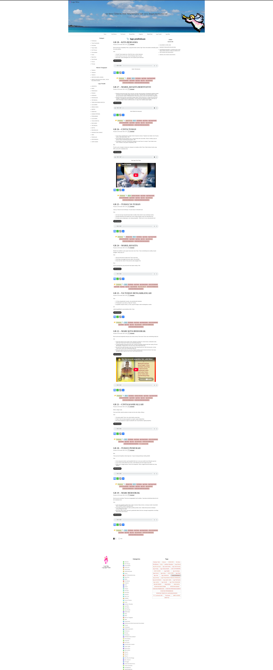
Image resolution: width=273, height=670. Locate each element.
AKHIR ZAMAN (95, 141)
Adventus (127, 561)
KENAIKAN (94, 95)
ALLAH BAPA (94, 118)
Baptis (126, 579)
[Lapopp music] (128, 44)
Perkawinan (127, 634)
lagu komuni (156, 573)
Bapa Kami (94, 57)
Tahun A (126, 652)
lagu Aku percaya (157, 566)
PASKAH (93, 93)
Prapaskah (127, 640)
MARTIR (93, 109)
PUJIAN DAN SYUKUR (129, 644)
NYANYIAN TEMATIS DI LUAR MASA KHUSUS (166, 593)
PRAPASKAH (94, 90)
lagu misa (156, 575)
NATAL (93, 88)
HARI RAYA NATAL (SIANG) (97, 77)
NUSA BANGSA (95, 139)
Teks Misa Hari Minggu (129, 657)
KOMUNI (126, 598)
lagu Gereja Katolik (164, 568)
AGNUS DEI (171, 562)
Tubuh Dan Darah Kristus (130, 663)
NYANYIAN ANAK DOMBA (160, 586)
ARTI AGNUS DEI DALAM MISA (166, 52)
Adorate (164, 562)
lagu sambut (156, 582)
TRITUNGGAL (94, 100)
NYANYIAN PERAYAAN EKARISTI (173, 588)
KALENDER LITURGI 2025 (165, 45)
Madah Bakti (149, 34)
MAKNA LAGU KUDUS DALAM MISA (167, 54)
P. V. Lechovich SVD (157, 595)
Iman (126, 584)
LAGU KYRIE (171, 573)
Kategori (126, 588)
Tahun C (126, 656)
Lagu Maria (127, 607)
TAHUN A (93, 70)
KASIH (126, 586)
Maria (126, 613)
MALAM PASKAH (157, 584)
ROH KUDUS (94, 123)
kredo (161, 564)
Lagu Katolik (166, 571)
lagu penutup (156, 577)
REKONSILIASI (95, 130)
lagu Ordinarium (165, 575)
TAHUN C (94, 74)
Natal (126, 619)
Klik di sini (127, 596)
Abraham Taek (156, 562)
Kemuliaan (94, 45)
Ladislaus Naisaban (168, 564)
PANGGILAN (94, 137)
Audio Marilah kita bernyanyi (136, 111)
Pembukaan (94, 40)
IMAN (93, 134)
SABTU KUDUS (176, 595)
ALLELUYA (127, 567)
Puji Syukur (123, 34)
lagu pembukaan (176, 575)
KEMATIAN (94, 111)
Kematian (127, 590)
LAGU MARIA (94, 104)
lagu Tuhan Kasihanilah (175, 582)
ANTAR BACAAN (128, 571)
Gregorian (141, 34)
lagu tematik (164, 582)
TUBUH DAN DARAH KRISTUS (98, 102)
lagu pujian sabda (167, 579)
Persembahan (94, 52)
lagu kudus (163, 573)
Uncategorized (128, 667)
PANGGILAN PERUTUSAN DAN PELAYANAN (134, 623)
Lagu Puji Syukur (177, 579)
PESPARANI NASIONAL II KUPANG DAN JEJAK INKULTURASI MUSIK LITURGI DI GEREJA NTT (170, 50)
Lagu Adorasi (178, 564)
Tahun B (126, 654)
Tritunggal (127, 661)
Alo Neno (178, 562)
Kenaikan (127, 594)
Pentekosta (127, 631)
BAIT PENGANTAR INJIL (130, 575)
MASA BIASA (167, 584)
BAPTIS (93, 127)
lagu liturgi (178, 573)
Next (121, 538)
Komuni (93, 61)
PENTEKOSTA (95, 97)
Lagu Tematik (159, 34)
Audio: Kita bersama (136, 69)
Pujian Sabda (94, 47)
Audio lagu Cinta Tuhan (136, 160)
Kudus (93, 54)
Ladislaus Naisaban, (129, 604)
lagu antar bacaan (176, 566)
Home (105, 34)
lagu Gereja (155, 568)
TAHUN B (94, 72)
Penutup (93, 63)
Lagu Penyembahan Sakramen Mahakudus (170, 577)
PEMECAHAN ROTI (129, 629)
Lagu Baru (168, 34)
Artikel (126, 573)
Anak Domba (94, 59)
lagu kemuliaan (176, 571)
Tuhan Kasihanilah (95, 43)
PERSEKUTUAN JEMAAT (97, 132)
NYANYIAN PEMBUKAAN (158, 588)
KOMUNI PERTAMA (96, 114)
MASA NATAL (177, 584)
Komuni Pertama (128, 600)
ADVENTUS (94, 86)
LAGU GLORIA (157, 571)
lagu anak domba (166, 566)
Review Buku (132, 34)
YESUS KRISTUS (95, 120)
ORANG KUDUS (95, 107)
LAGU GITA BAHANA (175, 568)
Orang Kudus (127, 621)
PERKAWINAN (95, 116)
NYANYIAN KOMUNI (174, 586)
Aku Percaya (94, 50)
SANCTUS (166, 597)
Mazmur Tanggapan (129, 617)
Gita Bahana (114, 34)
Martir (126, 615)
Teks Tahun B (127, 659)
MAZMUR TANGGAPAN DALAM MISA (168, 47)
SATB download (117, 60)
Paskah (126, 625)
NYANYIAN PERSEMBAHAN (166, 591)
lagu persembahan (157, 579)
